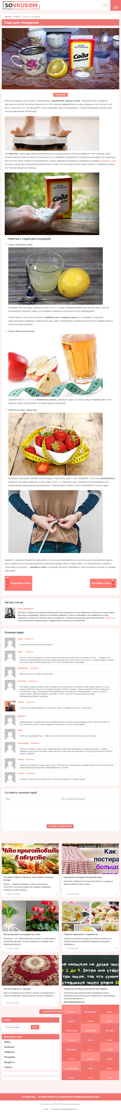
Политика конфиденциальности (64, 1109)
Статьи (17, 17)
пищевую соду (108, 160)
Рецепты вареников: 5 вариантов (80, 934)
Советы (8, 1067)
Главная (7, 17)
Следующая (101, 583)
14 (56, 1003)
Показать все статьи (52, 1012)
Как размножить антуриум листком (22, 934)
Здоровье (9, 1047)
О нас (46, 1109)
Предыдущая (20, 583)
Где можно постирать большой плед (83, 877)
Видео (7, 1042)
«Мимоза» (109, 618)
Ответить (29, 639)
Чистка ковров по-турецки (17, 989)
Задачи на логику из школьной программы (86, 989)
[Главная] (21, 5)
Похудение (60, 95)
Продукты (9, 1062)
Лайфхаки (9, 1052)
